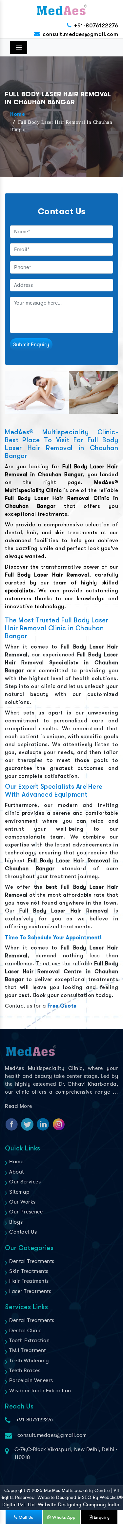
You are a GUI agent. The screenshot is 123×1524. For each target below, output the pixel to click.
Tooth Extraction (29, 1340)
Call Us (25, 1517)
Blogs (15, 1222)
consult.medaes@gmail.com (80, 34)
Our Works (22, 1202)
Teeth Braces (24, 1370)
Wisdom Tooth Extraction (39, 1390)
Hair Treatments (28, 1281)
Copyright (14, 1490)
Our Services (24, 1181)
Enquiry (101, 1517)
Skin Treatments (28, 1271)
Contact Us (22, 1232)
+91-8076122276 (96, 25)
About (16, 1172)
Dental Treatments (31, 1261)
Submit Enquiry (31, 344)
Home (17, 114)
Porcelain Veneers (30, 1380)
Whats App (63, 1517)
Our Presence (25, 1211)
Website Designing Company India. (79, 1504)
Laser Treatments (29, 1291)
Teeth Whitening (28, 1360)
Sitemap (19, 1192)
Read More (18, 1106)
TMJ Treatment (27, 1350)
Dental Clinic (25, 1330)
